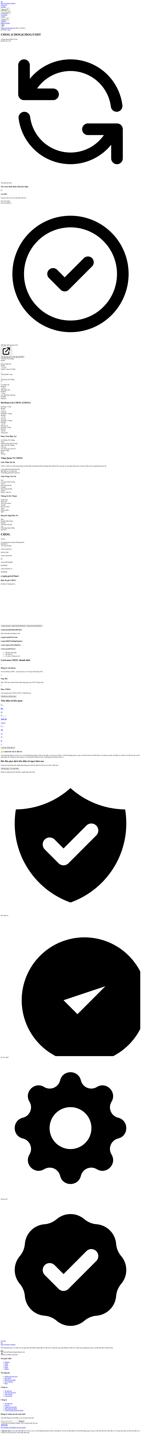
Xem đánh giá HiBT (18, 357)
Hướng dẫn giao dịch (11, 1376)
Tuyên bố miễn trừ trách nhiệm (14, 1410)
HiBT (6, 1365)
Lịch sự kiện (8, 1396)
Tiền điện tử (11, 28)
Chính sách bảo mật (11, 1407)
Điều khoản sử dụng (11, 1409)
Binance (7, 1362)
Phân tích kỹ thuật (10, 1380)
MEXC (7, 1369)
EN (5, 21)
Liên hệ (7, 1405)
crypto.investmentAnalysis (34, 626)
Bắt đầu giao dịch (6, 357)
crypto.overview (6, 626)
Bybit (6, 1367)
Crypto (3, 16)
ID (3, 21)
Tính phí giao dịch (10, 1392)
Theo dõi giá (8, 1394)
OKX (6, 1364)
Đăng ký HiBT (5, 23)
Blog (6, 1383)
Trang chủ (4, 5)
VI (1, 21)
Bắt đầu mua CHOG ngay (9, 696)
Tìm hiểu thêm (14, 768)
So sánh (3, 7)
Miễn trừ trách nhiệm (19, 1427)
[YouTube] (6, 1426)
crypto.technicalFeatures (19, 626)
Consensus (4, 15)
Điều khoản (9, 1427)
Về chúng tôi (8, 1403)
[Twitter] (4, 1426)
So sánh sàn (8, 1391)
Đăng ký (21, 1421)
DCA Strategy (9, 1382)
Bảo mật (3, 1427)
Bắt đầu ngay (5, 768)
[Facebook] (2, 1426)
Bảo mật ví (8, 1378)
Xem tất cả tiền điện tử (8, 748)
